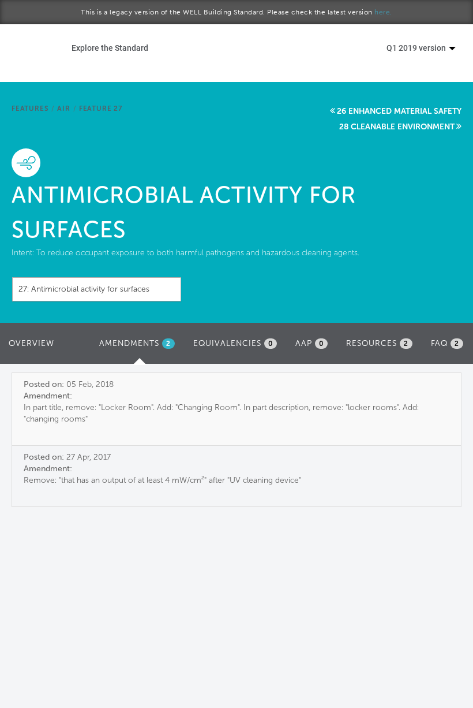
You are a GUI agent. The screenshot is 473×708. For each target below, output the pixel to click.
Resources (377, 343)
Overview (31, 343)
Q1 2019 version (417, 47)
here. (383, 12)
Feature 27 (100, 109)
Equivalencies (233, 343)
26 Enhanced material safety (399, 111)
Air (63, 109)
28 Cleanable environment (397, 127)
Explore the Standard (110, 47)
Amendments (140, 346)
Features (30, 109)
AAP (309, 343)
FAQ (445, 343)
